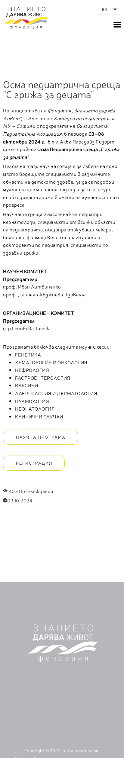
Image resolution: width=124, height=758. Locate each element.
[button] (108, 9)
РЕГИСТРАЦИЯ (34, 463)
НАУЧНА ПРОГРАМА (41, 437)
